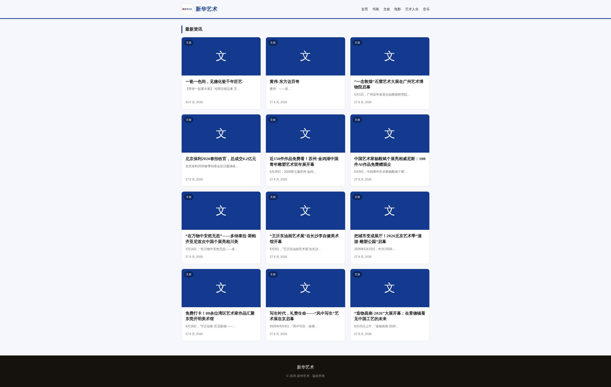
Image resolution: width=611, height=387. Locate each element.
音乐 (426, 9)
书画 (375, 9)
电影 (397, 9)
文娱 (386, 9)
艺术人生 (412, 9)
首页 (364, 9)
